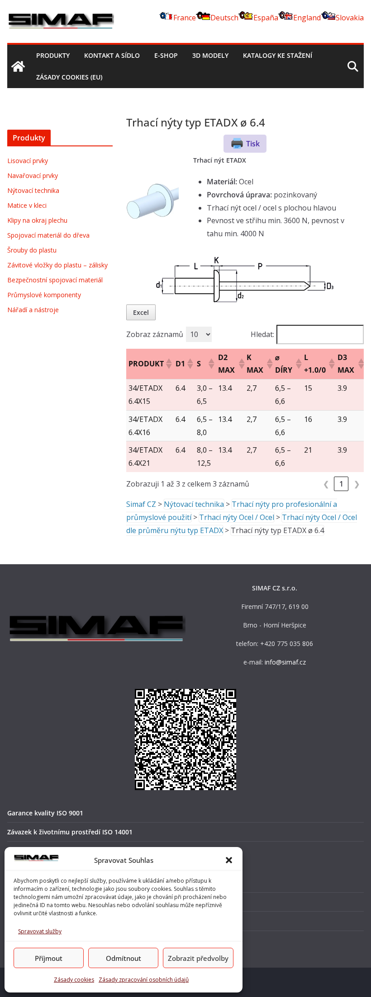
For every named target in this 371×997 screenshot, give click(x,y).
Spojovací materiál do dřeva (48, 235)
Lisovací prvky (27, 160)
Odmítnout (123, 958)
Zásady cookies (74, 979)
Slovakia (350, 18)
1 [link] (341, 484)
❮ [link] (326, 484)
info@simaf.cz (285, 662)
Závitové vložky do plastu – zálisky (57, 265)
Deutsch (224, 18)
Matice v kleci (27, 205)
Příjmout (48, 958)
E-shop (166, 55)
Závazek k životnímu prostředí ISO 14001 (70, 832)
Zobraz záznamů (154, 334)
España (265, 18)
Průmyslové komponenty (44, 294)
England (307, 18)
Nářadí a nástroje (33, 309)
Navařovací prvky (32, 175)
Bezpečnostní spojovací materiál (55, 280)
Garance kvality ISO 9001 (45, 813)
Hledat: (262, 334)
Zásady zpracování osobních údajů (144, 979)
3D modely (210, 55)
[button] (228, 860)
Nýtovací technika (33, 190)
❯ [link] (357, 484)
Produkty (53, 55)
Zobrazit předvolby (198, 958)
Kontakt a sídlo (112, 55)
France (184, 18)
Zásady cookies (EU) (69, 77)
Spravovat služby (40, 931)
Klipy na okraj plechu (37, 220)
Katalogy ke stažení (277, 55)
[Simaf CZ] (18, 66)
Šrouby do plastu (32, 250)
